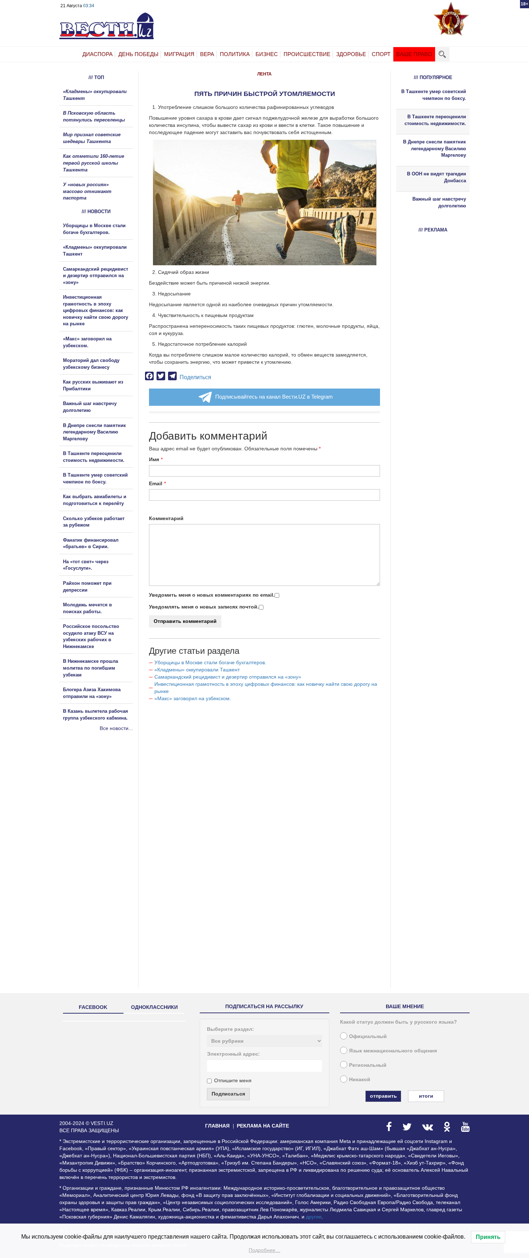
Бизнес (267, 54)
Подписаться (228, 1094)
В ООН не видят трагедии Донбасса (436, 177)
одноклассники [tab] (154, 1007)
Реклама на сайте (263, 1126)
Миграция (179, 54)
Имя (154, 459)
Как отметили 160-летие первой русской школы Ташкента (93, 162)
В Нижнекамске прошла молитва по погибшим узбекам (90, 667)
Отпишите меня (233, 1080)
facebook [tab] (93, 1007)
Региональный (367, 1065)
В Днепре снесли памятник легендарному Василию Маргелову (94, 432)
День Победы (138, 54)
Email (155, 483)
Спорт (381, 54)
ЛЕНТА (264, 74)
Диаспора (97, 54)
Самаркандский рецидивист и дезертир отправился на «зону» (227, 677)
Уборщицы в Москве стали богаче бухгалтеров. (210, 662)
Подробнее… (264, 1250)
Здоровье (351, 54)
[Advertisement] (102, 809)
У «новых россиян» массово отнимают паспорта (87, 191)
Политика (235, 54)
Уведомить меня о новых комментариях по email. (212, 595)
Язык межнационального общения (393, 1050)
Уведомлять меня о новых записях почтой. (204, 607)
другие (314, 1217)
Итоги (426, 1096)
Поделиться (195, 377)
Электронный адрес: (233, 1054)
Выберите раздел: (230, 1029)
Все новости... (116, 728)
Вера (207, 54)
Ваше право (414, 54)
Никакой (359, 1079)
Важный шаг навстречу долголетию (439, 202)
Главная (217, 1126)
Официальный (368, 1036)
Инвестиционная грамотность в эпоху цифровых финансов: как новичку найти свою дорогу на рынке (95, 310)
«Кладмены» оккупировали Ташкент (197, 669)
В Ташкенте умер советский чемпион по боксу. (433, 95)
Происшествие (307, 54)
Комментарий (166, 518)
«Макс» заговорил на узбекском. (192, 698)
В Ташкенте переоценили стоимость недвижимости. (435, 120)
